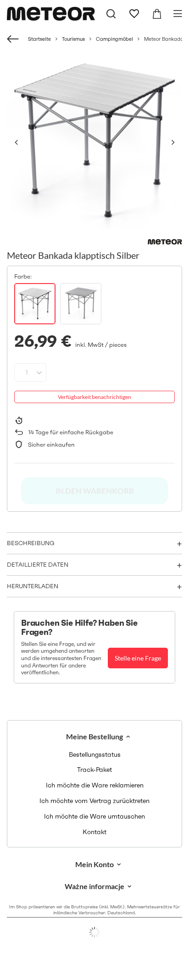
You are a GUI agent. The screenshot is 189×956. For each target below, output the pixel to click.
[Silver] (35, 303)
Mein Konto (94, 864)
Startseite (39, 39)
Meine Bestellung (94, 736)
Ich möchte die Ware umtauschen (94, 816)
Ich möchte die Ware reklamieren (95, 785)
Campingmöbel (114, 39)
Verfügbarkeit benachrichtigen (94, 396)
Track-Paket (94, 770)
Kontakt (94, 832)
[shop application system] (94, 932)
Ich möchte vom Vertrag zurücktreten (94, 801)
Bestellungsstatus (95, 755)
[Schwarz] (80, 303)
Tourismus (73, 39)
